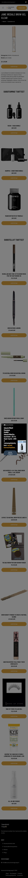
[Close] (2, 425)
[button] (10, 454)
